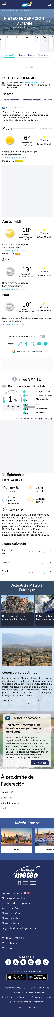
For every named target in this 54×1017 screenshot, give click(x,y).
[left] (3, 43)
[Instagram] (31, 962)
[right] (51, 43)
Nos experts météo (13, 898)
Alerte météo (10, 908)
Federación (29, 11)
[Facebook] (8, 962)
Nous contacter (11, 923)
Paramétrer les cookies (42, 997)
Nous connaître (11, 913)
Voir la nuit (43, 128)
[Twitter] (16, 962)
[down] (27, 704)
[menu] (4, 4)
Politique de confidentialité (16, 997)
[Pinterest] (38, 962)
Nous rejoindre (11, 918)
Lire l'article (39, 762)
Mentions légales (13, 987)
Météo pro (8, 948)
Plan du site (43, 987)
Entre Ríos (19, 11)
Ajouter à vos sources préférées (29, 351)
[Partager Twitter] (33, 344)
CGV (33, 987)
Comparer (43, 55)
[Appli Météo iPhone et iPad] (16, 977)
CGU (26, 987)
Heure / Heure (26, 55)
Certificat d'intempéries (16, 903)
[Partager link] (20, 344)
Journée (9, 55)
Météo (3, 11)
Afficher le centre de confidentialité (28, 1002)
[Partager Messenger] (39, 344)
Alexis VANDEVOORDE (34, 82)
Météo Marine (10, 943)
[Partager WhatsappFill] (46, 344)
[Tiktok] (46, 962)
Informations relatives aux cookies (28, 992)
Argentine (10, 11)
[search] (49, 4)
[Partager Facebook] (26, 344)
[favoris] (48, 21)
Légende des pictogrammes (19, 928)
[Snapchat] (23, 962)
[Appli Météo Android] (38, 977)
